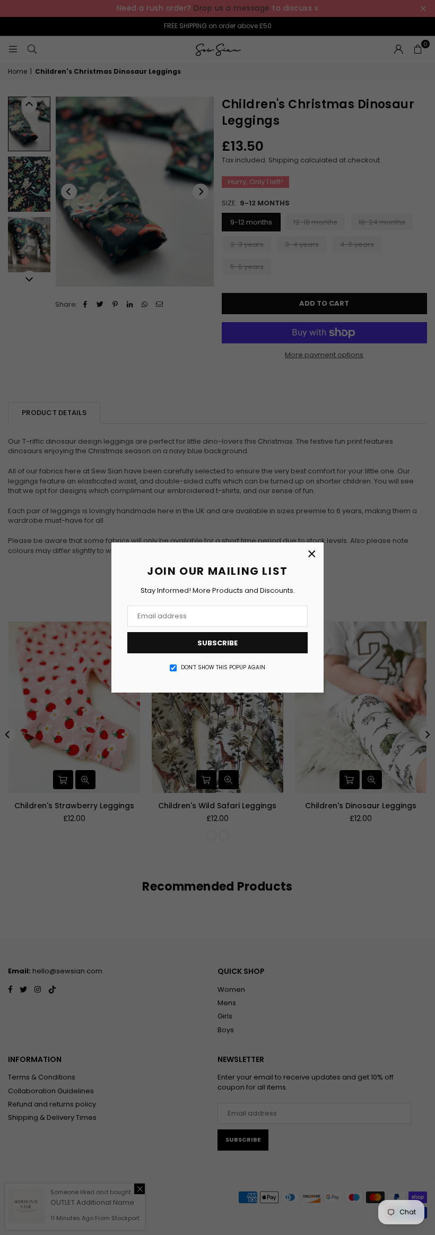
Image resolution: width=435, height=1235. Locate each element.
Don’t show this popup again (223, 667)
